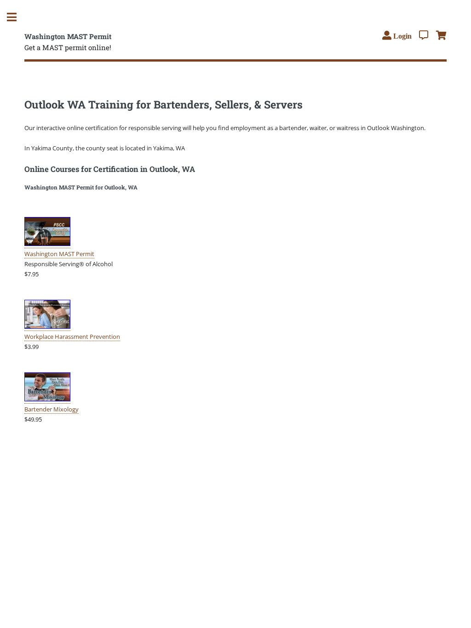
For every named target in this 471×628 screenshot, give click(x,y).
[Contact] (423, 35)
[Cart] (441, 35)
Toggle (16, 17)
